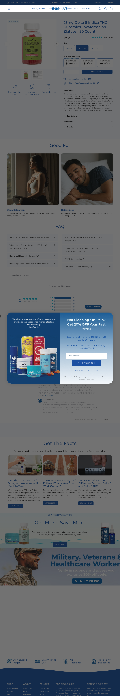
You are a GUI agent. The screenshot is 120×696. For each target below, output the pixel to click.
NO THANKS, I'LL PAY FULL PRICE (86, 370)
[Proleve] (58, 8)
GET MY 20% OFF (86, 363)
